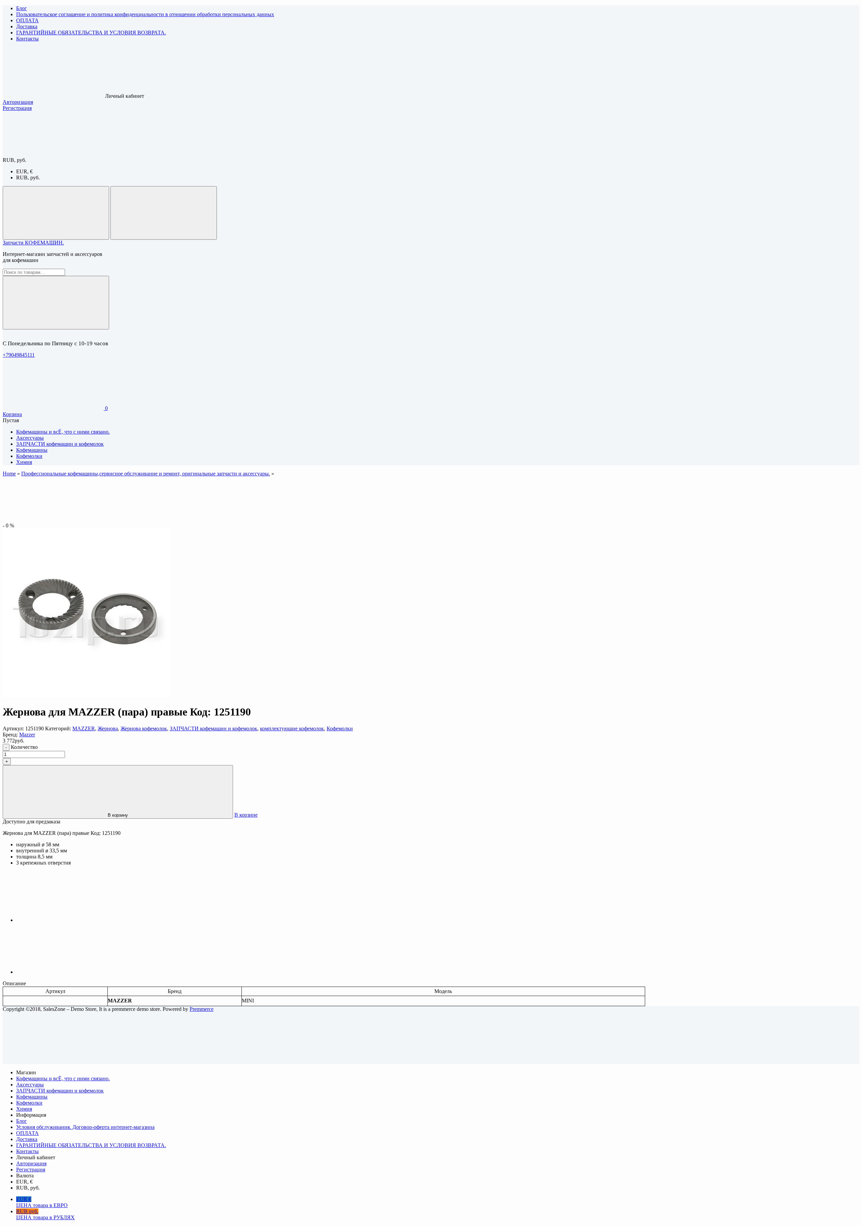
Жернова (108, 728)
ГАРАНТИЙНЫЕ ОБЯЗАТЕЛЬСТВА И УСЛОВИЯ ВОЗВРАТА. (91, 32)
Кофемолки (340, 728)
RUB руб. (45, 1214)
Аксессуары (30, 1084)
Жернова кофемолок (144, 728)
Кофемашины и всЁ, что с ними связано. (63, 1078)
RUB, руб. (28, 177)
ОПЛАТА (27, 20)
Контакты (27, 38)
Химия (24, 1109)
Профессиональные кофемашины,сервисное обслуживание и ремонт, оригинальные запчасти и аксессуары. (145, 473)
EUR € (42, 1202)
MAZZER (83, 728)
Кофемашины (31, 1097)
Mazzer (27, 734)
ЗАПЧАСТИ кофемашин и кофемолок (213, 728)
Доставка (26, 26)
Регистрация (17, 108)
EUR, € (24, 171)
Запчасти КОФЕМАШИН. (33, 242)
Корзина (12, 414)
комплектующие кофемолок (292, 728)
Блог (21, 8)
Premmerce (201, 1009)
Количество (24, 747)
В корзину (117, 815)
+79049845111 (19, 355)
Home (9, 473)
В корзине (246, 815)
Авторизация (18, 102)
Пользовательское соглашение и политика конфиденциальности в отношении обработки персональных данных (145, 14)
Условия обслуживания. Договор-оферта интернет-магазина (85, 1127)
